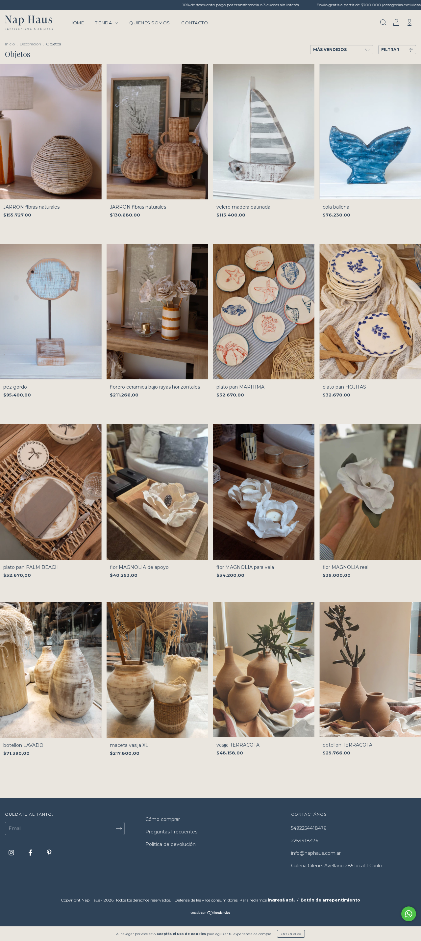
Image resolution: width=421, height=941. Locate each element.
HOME (76, 22)
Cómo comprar (162, 819)
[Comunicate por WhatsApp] (408, 913)
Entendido (291, 933)
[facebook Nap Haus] (31, 852)
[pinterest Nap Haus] (49, 852)
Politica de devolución (170, 844)
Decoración (30, 43)
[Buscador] (383, 23)
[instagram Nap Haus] (12, 852)
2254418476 (304, 841)
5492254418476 (308, 828)
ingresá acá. (281, 900)
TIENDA (104, 22)
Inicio (10, 43)
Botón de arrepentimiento (330, 900)
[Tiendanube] (210, 913)
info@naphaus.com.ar (316, 853)
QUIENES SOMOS (149, 22)
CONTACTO (194, 22)
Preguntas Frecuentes (171, 832)
